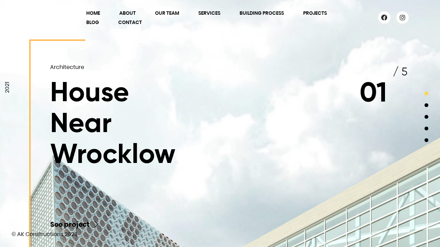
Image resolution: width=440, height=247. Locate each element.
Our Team (167, 13)
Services (209, 13)
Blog (92, 22)
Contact (130, 22)
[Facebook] (384, 17)
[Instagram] (402, 17)
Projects (315, 13)
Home (93, 13)
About (127, 13)
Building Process (262, 13)
